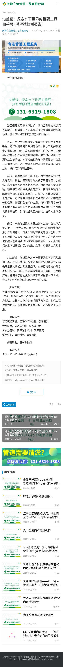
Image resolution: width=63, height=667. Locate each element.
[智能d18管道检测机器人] (12, 501)
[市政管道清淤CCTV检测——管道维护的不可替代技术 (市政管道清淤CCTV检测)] (12, 484)
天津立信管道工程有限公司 (15, 30)
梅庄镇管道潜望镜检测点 (38, 615)
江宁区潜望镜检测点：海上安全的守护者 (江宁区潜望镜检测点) (42, 515)
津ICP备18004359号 (22, 659)
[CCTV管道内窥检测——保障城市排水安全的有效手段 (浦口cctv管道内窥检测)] (12, 636)
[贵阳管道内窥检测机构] (12, 534)
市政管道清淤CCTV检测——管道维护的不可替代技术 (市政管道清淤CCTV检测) (42, 481)
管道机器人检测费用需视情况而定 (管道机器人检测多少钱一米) (42, 566)
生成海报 (10, 404)
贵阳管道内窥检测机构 (37, 530)
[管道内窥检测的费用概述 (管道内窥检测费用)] (12, 602)
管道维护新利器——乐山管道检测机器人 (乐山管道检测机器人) (42, 583)
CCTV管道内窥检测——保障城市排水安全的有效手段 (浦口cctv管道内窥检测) (42, 633)
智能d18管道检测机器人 (37, 496)
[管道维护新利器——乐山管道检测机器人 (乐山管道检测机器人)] (12, 585)
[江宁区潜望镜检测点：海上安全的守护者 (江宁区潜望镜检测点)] (12, 517)
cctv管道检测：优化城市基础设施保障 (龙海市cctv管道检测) (40, 549)
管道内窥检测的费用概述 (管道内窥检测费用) (42, 599)
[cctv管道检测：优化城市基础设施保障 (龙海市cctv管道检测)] (12, 551)
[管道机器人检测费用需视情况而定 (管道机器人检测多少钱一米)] (12, 568)
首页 (4, 12)
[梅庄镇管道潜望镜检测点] (12, 619)
